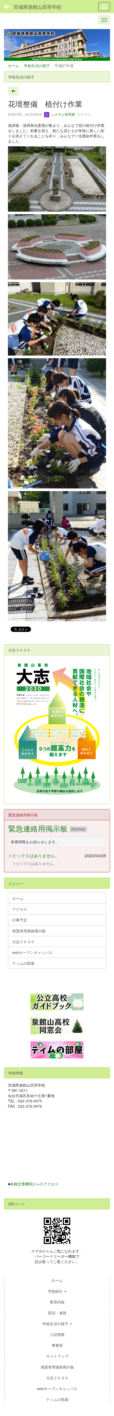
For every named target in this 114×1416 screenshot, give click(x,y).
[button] (57, 1323)
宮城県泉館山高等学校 (37, 6)
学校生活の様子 (37, 65)
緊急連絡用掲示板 (39, 828)
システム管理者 (62, 114)
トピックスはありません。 (33, 856)
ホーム (13, 65)
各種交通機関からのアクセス (34, 1183)
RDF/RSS (78, 829)
